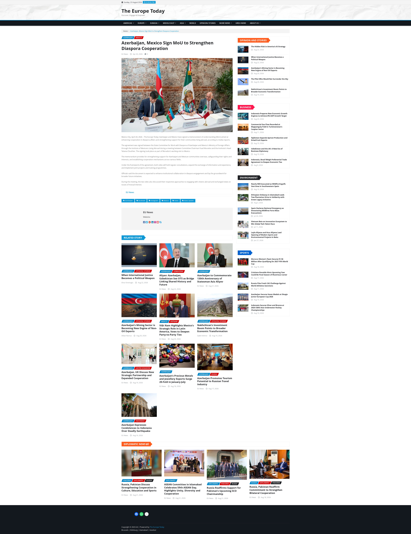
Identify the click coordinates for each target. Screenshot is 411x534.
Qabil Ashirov (202, 336)
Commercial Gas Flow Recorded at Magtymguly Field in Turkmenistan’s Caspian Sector (266, 126)
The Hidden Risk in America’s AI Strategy (268, 46)
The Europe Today (143, 10)
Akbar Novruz (126, 336)
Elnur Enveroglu (127, 282)
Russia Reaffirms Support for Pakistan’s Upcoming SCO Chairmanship (224, 490)
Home (125, 31)
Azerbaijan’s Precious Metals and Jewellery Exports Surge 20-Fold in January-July (176, 378)
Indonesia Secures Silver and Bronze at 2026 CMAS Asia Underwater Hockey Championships (267, 307)
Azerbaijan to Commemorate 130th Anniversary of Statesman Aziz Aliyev (214, 278)
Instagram (154, 201)
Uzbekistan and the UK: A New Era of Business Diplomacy (266, 150)
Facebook (141, 201)
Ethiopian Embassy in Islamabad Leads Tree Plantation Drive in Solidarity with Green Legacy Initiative (267, 197)
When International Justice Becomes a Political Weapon (138, 276)
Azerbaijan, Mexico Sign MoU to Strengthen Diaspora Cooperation (154, 31)
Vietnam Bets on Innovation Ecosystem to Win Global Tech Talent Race (269, 222)
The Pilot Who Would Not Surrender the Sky (269, 79)
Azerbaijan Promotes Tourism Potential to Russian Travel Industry (214, 381)
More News (224, 23)
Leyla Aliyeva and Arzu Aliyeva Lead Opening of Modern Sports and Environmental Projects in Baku (266, 234)
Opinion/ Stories (208, 23)
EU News (124, 54)
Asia (182, 23)
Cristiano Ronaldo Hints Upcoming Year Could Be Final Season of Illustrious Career (269, 273)
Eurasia (154, 23)
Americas (128, 23)
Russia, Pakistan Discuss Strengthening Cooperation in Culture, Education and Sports (138, 487)
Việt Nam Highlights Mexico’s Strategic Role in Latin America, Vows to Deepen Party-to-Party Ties (176, 330)
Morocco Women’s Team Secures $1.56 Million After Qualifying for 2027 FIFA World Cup (269, 261)
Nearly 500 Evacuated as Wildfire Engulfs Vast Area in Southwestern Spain (268, 185)
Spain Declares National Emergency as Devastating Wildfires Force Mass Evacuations (267, 210)
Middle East (169, 23)
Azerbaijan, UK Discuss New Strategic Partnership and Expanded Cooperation (137, 375)
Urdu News (241, 23)
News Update (189, 201)
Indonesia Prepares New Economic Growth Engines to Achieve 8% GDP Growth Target (269, 114)
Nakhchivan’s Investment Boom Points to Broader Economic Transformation (212, 328)
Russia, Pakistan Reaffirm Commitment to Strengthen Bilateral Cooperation (265, 489)
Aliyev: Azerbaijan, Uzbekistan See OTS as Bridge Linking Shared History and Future (176, 280)
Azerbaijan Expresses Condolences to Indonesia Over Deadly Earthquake (136, 427)
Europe (141, 23)
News (176, 201)
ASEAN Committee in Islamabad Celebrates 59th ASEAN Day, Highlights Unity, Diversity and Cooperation (183, 489)
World (192, 23)
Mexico (166, 201)
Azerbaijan (129, 201)
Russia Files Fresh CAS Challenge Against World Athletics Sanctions (268, 284)
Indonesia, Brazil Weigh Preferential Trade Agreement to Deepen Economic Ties (269, 160)
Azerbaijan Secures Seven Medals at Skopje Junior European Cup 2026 (269, 295)
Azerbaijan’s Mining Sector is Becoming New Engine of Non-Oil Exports (139, 328)
